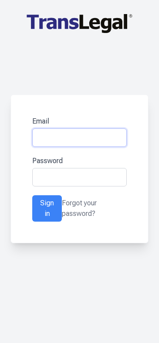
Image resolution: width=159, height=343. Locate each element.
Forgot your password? (79, 208)
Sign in (47, 208)
